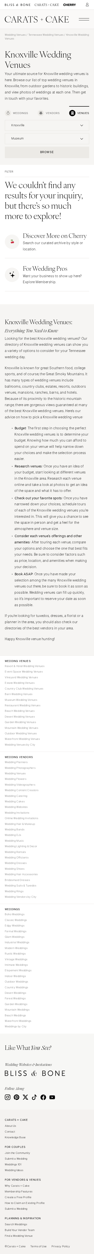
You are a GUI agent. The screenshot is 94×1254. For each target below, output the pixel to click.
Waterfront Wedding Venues (22, 738)
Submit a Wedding (16, 1158)
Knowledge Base (15, 1137)
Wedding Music (14, 840)
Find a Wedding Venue (19, 1235)
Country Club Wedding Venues (24, 688)
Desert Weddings (15, 992)
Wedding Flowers (15, 778)
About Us (10, 1125)
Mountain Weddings (17, 1009)
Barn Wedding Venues (19, 694)
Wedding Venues (15, 34)
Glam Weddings (14, 936)
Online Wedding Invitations (21, 818)
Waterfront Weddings (18, 1020)
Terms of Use (38, 1246)
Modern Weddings (16, 948)
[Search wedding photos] (69, 4)
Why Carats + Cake (17, 1185)
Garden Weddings (16, 1004)
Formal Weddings (15, 931)
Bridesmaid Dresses (17, 880)
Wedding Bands (14, 829)
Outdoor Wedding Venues (21, 733)
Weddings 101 (13, 1164)
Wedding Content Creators (22, 790)
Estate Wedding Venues (19, 682)
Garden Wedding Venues (20, 722)
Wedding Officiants (16, 857)
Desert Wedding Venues (20, 716)
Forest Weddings (15, 998)
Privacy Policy (61, 1246)
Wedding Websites (16, 806)
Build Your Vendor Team (20, 1230)
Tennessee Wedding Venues (46, 34)
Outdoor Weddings (16, 981)
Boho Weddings (14, 914)
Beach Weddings (15, 1015)
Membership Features (19, 1191)
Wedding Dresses (16, 863)
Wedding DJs (13, 835)
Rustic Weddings (15, 953)
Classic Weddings (16, 920)
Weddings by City (16, 1026)
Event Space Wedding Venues (24, 671)
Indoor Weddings (15, 976)
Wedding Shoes (14, 868)
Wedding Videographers (20, 784)
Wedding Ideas (14, 1170)
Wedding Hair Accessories (21, 874)
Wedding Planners (16, 762)
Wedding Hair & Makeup (20, 824)
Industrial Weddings (17, 942)
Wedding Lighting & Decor (21, 846)
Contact (10, 1131)
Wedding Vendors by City (21, 896)
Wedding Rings (14, 891)
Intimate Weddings (16, 964)
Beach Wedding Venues (20, 710)
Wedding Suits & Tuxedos (20, 885)
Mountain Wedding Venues (21, 727)
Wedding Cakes (15, 801)
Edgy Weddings (14, 925)
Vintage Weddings (16, 959)
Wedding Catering (16, 795)
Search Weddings (16, 1224)
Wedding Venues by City (20, 744)
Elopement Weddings (18, 970)
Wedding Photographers (20, 767)
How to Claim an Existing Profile (25, 1203)
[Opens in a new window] (17, 4)
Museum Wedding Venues (21, 699)
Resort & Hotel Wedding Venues (24, 666)
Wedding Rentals (15, 852)
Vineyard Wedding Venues (21, 677)
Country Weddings (16, 987)
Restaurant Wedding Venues (22, 705)
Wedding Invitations (17, 812)
